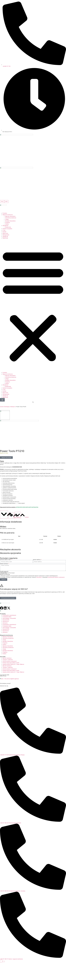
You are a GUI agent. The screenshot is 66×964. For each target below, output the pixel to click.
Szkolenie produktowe (10, 217)
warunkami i (39, 577)
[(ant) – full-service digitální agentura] (9, 678)
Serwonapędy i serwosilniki (9, 618)
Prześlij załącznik (4, 571)
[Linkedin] (5, 608)
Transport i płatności (8, 659)
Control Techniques (4, 406)
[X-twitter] (8, 608)
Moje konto (5, 233)
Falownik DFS (6, 620)
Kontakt (4, 231)
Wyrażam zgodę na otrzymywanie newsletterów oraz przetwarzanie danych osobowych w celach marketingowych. (29, 575)
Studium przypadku (7, 228)
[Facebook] (1, 608)
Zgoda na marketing (5, 574)
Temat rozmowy (4, 563)
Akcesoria (5, 623)
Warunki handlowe (7, 658)
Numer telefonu (37, 559)
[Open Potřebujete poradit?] (1, 961)
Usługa (7, 219)
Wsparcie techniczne (8, 214)
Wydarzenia (8, 227)
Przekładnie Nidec (7, 616)
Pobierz (7, 224)
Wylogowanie (6, 234)
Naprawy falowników (10, 216)
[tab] (4, 514)
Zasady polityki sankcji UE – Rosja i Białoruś (13, 664)
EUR (6, 201)
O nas (4, 230)
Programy (7, 222)
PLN (2, 201)
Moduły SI (13, 406)
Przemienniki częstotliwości (9, 615)
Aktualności (5, 225)
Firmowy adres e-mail (5, 559)
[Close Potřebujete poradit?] (4, 961)
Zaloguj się (5, 236)
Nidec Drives (3, 676)
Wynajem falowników (10, 221)
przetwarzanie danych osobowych (56, 577)
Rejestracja (5, 238)
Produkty (5, 213)
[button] (33, 305)
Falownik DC (6, 621)
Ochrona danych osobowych (10, 661)
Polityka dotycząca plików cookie (11, 662)
